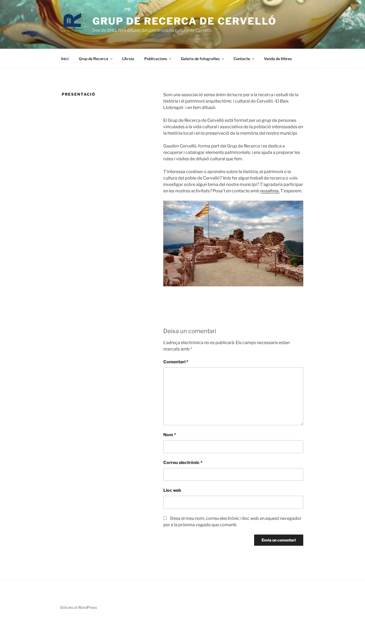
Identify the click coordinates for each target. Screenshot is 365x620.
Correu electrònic (183, 462)
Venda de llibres (278, 58)
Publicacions (155, 58)
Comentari (175, 361)
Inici (65, 58)
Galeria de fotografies (200, 58)
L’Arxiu (128, 58)
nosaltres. (269, 190)
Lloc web (172, 490)
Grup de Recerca (93, 58)
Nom (169, 434)
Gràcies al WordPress (78, 607)
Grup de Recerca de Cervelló (184, 21)
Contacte (242, 58)
